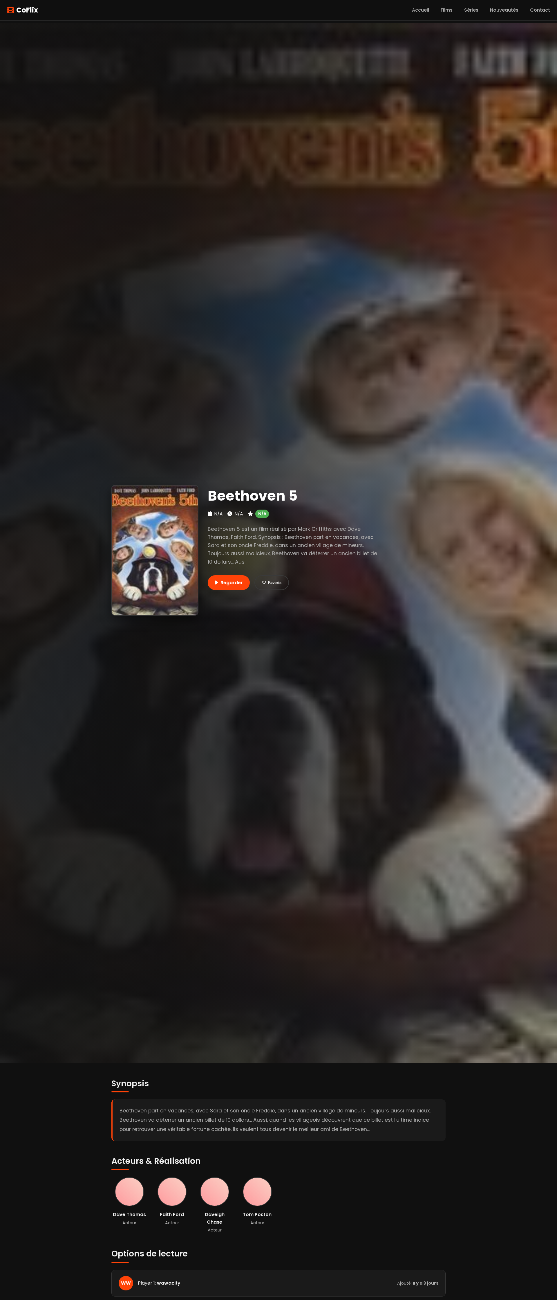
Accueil (420, 10)
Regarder (231, 582)
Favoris (274, 582)
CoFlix (27, 10)
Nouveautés (504, 10)
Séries (471, 10)
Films (447, 10)
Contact (540, 10)
